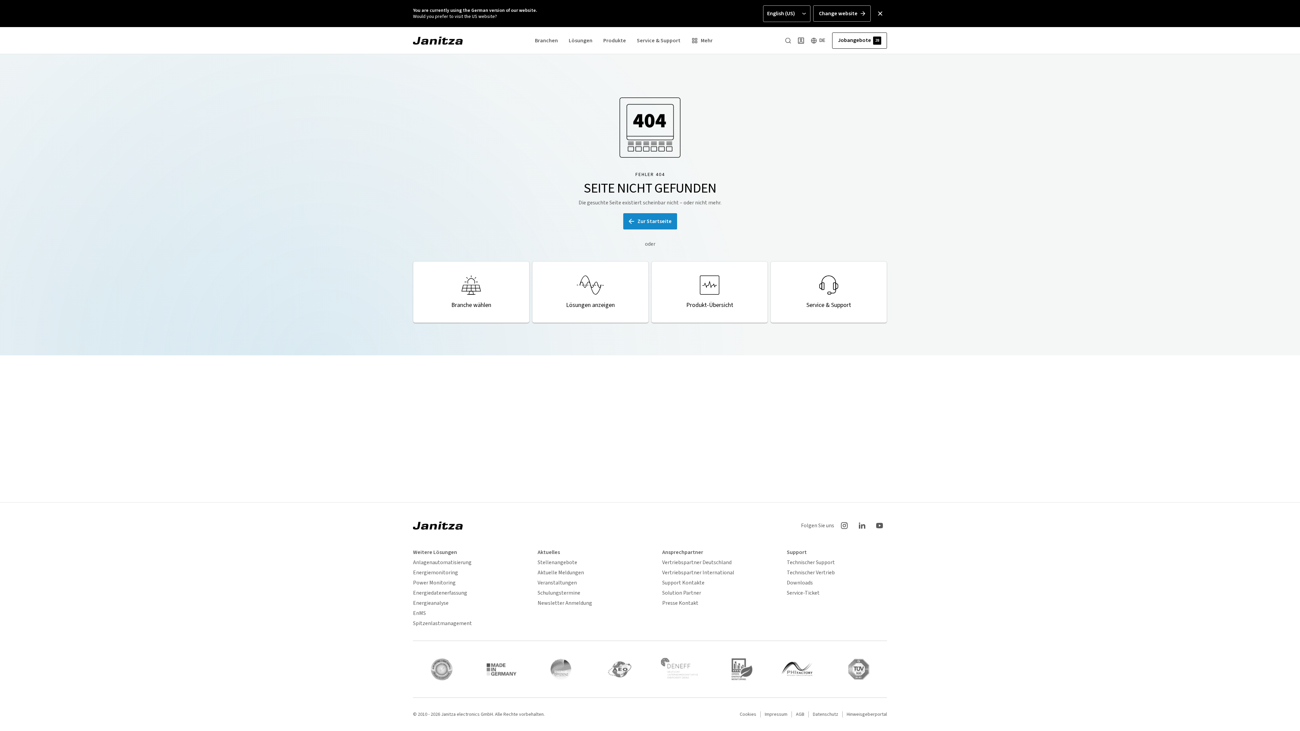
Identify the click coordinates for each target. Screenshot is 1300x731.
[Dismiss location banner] (880, 13)
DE (822, 40)
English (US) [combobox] (781, 13)
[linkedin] (861, 525)
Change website (838, 13)
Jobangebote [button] (858, 40)
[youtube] (879, 525)
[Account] (801, 40)
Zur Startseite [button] (654, 221)
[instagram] (844, 525)
